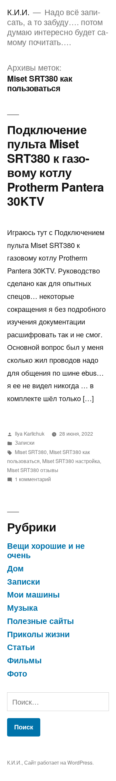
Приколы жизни (38, 634)
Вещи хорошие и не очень (46, 550)
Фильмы (24, 660)
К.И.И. (18, 11)
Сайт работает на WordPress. (59, 762)
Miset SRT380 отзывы (32, 469)
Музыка (22, 607)
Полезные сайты (40, 621)
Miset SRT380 (31, 451)
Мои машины (33, 594)
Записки (24, 442)
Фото (17, 673)
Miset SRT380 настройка (71, 460)
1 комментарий (33, 478)
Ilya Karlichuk (29, 433)
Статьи (21, 647)
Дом (15, 568)
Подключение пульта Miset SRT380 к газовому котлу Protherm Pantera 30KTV (55, 165)
